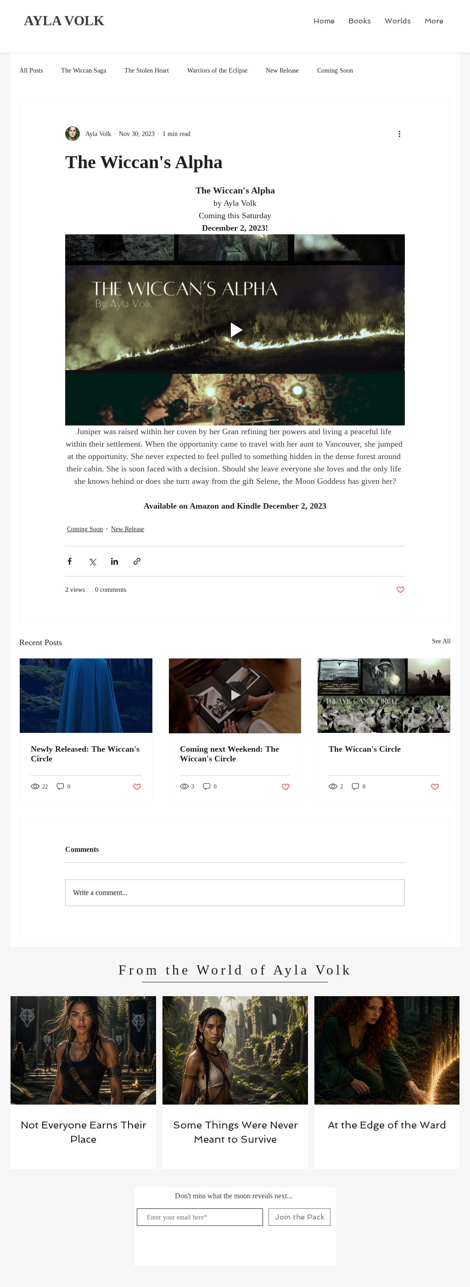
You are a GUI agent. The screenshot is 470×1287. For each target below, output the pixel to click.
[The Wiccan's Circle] (384, 695)
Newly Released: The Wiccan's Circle (85, 753)
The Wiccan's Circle (365, 749)
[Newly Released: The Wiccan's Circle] (86, 695)
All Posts (31, 70)
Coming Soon (335, 70)
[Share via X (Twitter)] (92, 561)
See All (441, 641)
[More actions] (399, 133)
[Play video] (235, 329)
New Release (282, 70)
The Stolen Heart (146, 70)
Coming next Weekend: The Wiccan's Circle (229, 753)
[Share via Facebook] (69, 561)
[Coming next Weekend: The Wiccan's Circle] (235, 695)
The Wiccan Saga (83, 70)
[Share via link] (137, 561)
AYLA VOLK (64, 20)
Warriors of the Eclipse (217, 70)
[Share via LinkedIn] (114, 561)
